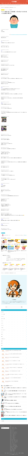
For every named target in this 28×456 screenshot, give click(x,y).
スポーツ (2, 325)
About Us (26, 3)
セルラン (11, 438)
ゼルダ (14, 438)
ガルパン (11, 435)
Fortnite (13, 427)
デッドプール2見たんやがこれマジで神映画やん (11, 403)
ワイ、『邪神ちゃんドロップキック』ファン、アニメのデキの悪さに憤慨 (15, 412)
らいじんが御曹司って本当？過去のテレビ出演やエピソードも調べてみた (15, 388)
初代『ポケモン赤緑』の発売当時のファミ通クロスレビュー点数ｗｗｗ (15, 415)
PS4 (11, 428)
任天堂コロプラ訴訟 (13, 446)
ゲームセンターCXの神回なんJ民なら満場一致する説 (12, 406)
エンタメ (2, 316)
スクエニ (11, 437)
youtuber (16, 428)
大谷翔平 (16, 446)
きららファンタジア (13, 429)
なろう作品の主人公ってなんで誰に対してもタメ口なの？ (13, 409)
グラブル (11, 436)
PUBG (13, 428)
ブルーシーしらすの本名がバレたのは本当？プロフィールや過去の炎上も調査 (15, 397)
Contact (23, 3)
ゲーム (4, 405)
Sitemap (21, 3)
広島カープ (16, 447)
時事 (1, 343)
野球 (1, 345)
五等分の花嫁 (15, 445)
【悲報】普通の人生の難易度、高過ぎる (10, 400)
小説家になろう (3, 338)
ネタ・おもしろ (5, 399)
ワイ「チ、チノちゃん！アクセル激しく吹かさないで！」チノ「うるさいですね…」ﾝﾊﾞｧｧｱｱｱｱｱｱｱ (15, 394)
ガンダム (14, 435)
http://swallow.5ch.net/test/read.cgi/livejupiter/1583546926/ (18, 34)
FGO (11, 427)
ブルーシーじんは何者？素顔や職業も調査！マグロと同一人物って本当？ (15, 391)
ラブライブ (12, 445)
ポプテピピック (15, 444)
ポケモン (11, 444)
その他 (2, 327)
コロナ (14, 436)
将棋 (1, 336)
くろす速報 (12, 454)
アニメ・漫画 (3, 314)
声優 (1, 334)
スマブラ (14, 437)
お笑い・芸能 (3, 318)
